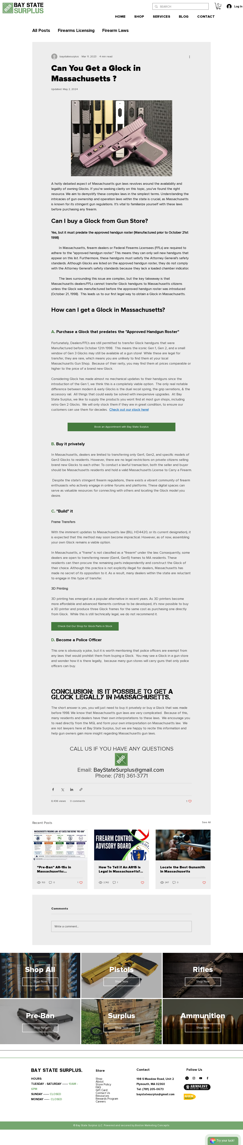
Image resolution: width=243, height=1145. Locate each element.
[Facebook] (207, 1078)
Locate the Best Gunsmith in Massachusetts (182, 869)
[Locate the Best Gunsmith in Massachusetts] (183, 845)
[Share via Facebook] (53, 789)
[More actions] (189, 56)
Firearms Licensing (76, 30)
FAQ (98, 1087)
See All (206, 822)
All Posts (41, 30)
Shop (99, 1078)
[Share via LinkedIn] (71, 789)
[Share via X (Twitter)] (62, 789)
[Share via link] (81, 789)
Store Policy (103, 1084)
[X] (187, 1078)
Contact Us (103, 1093)
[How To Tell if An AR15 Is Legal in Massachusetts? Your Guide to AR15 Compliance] (121, 845)
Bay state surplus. (57, 1070)
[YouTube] (200, 1078)
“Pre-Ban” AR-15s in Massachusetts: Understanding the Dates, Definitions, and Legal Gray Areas (59, 869)
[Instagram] (194, 1078)
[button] (218, 6)
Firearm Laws (115, 30)
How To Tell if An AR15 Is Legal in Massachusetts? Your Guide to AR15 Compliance (120, 869)
